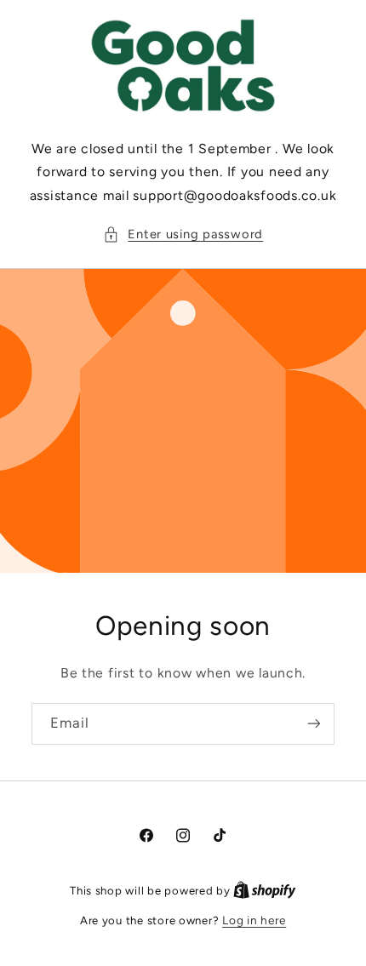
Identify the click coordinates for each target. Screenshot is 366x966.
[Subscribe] (314, 724)
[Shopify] (264, 890)
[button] (183, 235)
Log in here (254, 920)
